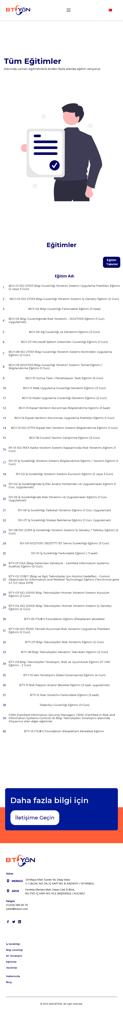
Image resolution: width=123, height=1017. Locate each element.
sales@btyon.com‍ (17, 909)
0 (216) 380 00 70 (17, 905)
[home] (18, 10)
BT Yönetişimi (14, 955)
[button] (68, 10)
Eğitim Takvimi (112, 262)
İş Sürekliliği (13, 944)
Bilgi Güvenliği (14, 950)
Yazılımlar (11, 967)
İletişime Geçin (34, 817)
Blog (9, 982)
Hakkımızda (13, 976)
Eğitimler (11, 961)
